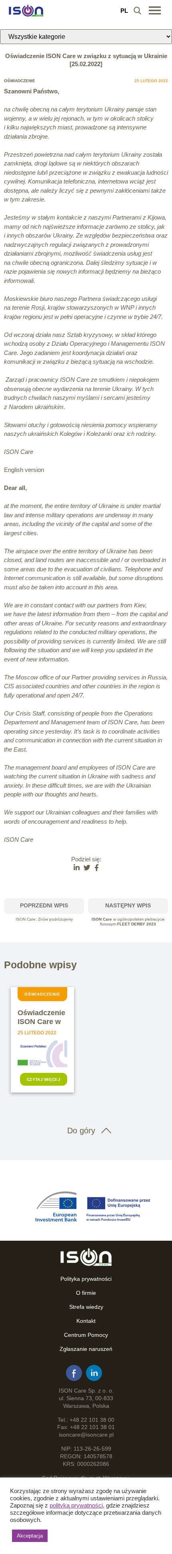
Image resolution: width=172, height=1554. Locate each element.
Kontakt (86, 1321)
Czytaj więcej (43, 1079)
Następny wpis (128, 905)
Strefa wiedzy (86, 1307)
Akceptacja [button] (30, 1536)
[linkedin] (94, 1373)
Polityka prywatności (86, 1279)
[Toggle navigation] (155, 10)
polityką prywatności (76, 1505)
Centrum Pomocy (86, 1335)
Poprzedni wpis (44, 905)
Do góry (81, 1130)
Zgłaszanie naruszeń (86, 1349)
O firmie (86, 1293)
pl (124, 10)
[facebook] (74, 1373)
